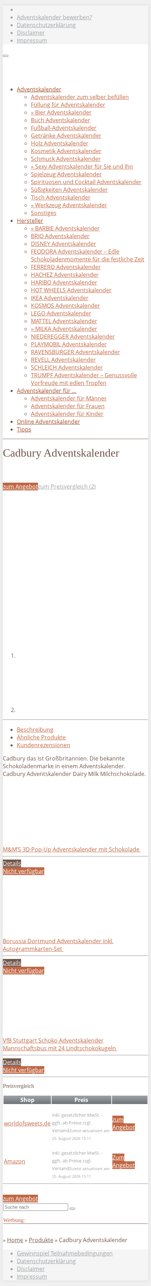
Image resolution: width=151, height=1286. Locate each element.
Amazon (14, 1161)
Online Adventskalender (48, 421)
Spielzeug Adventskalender (66, 174)
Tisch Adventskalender (61, 197)
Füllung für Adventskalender (68, 105)
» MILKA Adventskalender (64, 329)
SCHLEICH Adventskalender (67, 367)
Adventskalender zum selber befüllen (80, 97)
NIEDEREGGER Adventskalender (73, 336)
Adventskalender (39, 89)
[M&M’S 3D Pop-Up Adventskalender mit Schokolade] (55, 834)
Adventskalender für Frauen (68, 406)
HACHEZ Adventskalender (65, 275)
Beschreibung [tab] (35, 729)
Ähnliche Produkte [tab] (41, 737)
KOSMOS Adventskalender (65, 305)
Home (15, 1240)
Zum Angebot (123, 1161)
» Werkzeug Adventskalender (69, 205)
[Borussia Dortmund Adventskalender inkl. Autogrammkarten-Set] (55, 925)
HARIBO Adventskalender (64, 282)
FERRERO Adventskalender (66, 267)
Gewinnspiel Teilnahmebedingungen (65, 1253)
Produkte (41, 1240)
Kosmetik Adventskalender (66, 151)
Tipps (24, 429)
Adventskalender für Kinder (67, 414)
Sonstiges (44, 213)
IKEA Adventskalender (59, 298)
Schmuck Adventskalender (66, 159)
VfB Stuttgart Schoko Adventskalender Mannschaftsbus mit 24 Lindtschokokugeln (60, 1044)
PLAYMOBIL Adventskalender (69, 344)
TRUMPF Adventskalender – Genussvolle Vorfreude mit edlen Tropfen (84, 379)
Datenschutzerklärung (46, 25)
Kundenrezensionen (43, 745)
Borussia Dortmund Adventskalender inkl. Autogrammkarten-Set (58, 945)
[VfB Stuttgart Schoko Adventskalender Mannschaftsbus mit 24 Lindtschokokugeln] (55, 1025)
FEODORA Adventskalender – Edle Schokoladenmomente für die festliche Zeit (87, 255)
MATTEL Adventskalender (64, 321)
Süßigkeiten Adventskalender (69, 190)
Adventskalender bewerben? (54, 17)
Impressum (32, 40)
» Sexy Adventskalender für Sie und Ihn (82, 166)
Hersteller (30, 220)
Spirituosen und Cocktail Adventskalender (86, 182)
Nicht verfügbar (23, 871)
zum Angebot (20, 486)
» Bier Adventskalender (61, 112)
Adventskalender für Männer (69, 398)
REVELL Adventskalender (63, 360)
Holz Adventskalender (59, 143)
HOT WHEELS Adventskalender (71, 290)
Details (12, 863)
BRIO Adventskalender (60, 236)
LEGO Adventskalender (61, 313)
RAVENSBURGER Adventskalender (75, 352)
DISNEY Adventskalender (63, 244)
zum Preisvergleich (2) (67, 486)
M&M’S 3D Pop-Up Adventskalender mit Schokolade (72, 849)
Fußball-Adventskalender (64, 128)
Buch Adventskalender (60, 120)
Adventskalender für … (47, 390)
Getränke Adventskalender (66, 135)
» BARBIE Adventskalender (65, 228)
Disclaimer (31, 33)
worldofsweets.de (27, 1123)
